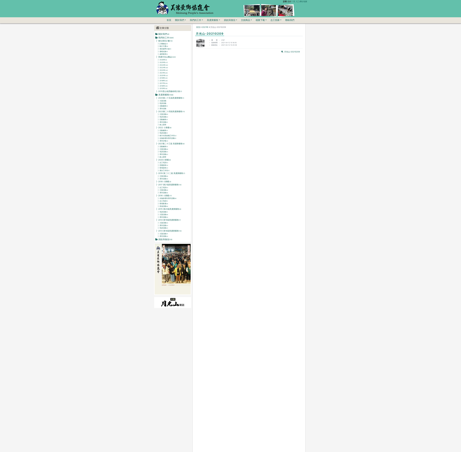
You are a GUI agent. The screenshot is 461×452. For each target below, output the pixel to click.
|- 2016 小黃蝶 (164, 195)
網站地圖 (303, 1)
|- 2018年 (163, 81)
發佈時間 (214, 43)
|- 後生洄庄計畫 (164, 41)
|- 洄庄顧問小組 (164, 49)
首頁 (169, 20)
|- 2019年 (163, 78)
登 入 (295, 1)
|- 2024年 (163, 65)
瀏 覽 (214, 40)
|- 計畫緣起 (163, 44)
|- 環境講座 (163, 168)
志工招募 (275, 20)
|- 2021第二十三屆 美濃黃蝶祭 (170, 143)
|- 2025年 (163, 62)
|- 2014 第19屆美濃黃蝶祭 (168, 220)
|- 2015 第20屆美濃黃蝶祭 (168, 209)
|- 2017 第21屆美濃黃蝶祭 (169, 184)
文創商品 (245, 20)
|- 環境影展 (163, 204)
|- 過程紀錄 (163, 51)
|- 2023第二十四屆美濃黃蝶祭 (170, 111)
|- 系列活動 (162, 109)
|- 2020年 (163, 75)
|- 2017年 (163, 83)
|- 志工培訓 (163, 163)
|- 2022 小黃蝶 (164, 127)
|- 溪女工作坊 (164, 170)
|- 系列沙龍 (163, 141)
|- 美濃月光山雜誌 (166, 57)
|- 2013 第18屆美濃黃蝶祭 (169, 231)
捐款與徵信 (229, 20)
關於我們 (179, 20)
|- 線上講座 (162, 125)
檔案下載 (260, 20)
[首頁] (184, 8)
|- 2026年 (162, 60)
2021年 (205, 27)
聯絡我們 (289, 20)
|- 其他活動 (163, 206)
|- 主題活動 (162, 101)
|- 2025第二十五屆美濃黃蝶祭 (170, 98)
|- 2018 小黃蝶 (163, 181)
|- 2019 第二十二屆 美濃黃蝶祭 (170, 173)
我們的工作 (195, 20)
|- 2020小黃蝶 (163, 160)
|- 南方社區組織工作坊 (167, 136)
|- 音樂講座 (163, 165)
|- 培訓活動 (162, 103)
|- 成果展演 (163, 54)
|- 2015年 (162, 88)
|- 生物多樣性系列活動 (167, 138)
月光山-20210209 (292, 52)
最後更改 (214, 45)
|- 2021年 (163, 73)
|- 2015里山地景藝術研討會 (169, 91)
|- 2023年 (163, 67)
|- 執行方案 (163, 46)
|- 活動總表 (163, 106)
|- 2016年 (163, 86)
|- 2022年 (163, 70)
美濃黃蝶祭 (212, 20)
